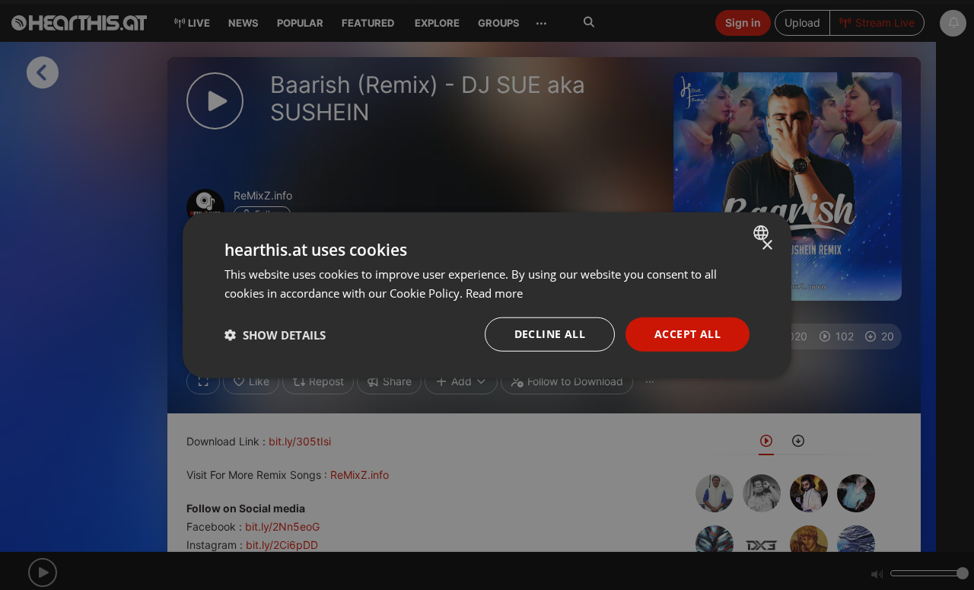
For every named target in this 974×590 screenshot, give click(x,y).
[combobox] (762, 232)
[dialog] (487, 295)
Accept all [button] (687, 334)
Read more (494, 292)
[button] (275, 334)
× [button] (766, 244)
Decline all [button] (549, 334)
